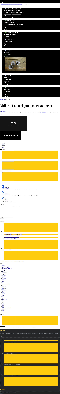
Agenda (3, 6)
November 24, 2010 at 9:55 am (6, 194)
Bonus (3, 269)
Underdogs (5, 44)
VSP (4, 45)
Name (1, 213)
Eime (2, 277)
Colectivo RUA (4, 273)
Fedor (3, 279)
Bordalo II (3, 270)
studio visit (3, 48)
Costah (3, 274)
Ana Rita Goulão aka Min (5, 267)
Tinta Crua (3, 306)
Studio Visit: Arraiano (6, 52)
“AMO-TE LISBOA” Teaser (7, 96)
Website (1, 217)
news (1, 99)
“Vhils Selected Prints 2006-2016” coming (5, 171)
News (2, 5)
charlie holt (6, 187)
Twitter (3, 144)
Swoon (3, 304)
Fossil (3, 281)
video (2, 85)
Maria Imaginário (4, 288)
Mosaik (3, 292)
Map (2, 97)
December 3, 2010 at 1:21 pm (5, 199)
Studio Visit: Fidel (6, 72)
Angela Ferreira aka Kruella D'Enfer (7, 268)
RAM (3, 300)
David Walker (4, 275)
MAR (3, 287)
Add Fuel (3, 265)
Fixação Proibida (4, 280)
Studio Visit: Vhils (6, 56)
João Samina (3, 284)
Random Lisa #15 (6, 84)
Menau (3, 289)
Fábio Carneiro (4, 278)
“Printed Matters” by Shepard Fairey (9, 22)
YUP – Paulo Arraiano (5, 311)
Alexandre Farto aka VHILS (6, 266)
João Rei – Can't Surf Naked (6, 283)
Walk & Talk (5, 47)
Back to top (1, 393)
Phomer (3, 298)
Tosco (3, 307)
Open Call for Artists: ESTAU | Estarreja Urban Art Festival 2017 (12, 14)
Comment (1, 212)
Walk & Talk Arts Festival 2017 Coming (7, 249)
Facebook (3, 143)
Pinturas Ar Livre (4, 299)
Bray (2, 271)
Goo (2, 282)
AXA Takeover (5, 29)
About (2, 2)
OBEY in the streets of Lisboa (4, 160)
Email (3, 147)
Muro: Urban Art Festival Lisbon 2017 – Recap (10, 34)
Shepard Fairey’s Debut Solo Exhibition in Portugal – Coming (12, 10)
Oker (2, 296)
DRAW (3, 276)
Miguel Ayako (4, 290)
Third (3, 305)
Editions (3, 73)
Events (3, 30)
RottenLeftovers (4, 301)
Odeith (3, 295)
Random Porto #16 (6, 77)
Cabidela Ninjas (4, 272)
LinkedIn (3, 146)
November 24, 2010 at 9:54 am (6, 188)
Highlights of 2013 (2, 326)
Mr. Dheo (3, 293)
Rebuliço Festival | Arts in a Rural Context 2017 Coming (11, 17)
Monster (3, 291)
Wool (4, 46)
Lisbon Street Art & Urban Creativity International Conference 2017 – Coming (13, 375)
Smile (3, 302)
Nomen (3, 294)
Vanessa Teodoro (4, 309)
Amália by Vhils (2, 181)
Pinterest (3, 145)
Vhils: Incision (5, 93)
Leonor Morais (4, 286)
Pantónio (3, 297)
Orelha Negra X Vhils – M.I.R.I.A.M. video (10, 202)
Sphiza (3, 303)
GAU (4, 43)
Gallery (3, 18)
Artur (4, 42)
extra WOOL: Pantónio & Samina (8, 41)
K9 (2, 285)
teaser (2, 99)
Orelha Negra (44, 112)
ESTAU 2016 (5, 37)
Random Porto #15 (6, 81)
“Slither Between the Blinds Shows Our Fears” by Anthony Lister (12, 26)
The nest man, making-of (7, 89)
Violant (3, 310)
